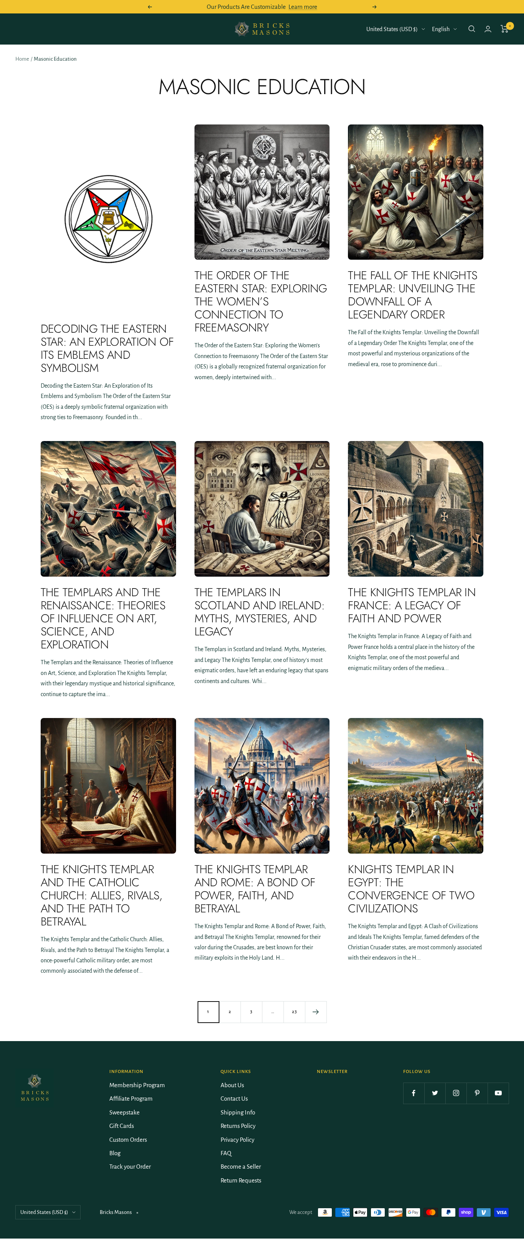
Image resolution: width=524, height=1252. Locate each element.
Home (22, 59)
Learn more (302, 6)
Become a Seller (241, 1166)
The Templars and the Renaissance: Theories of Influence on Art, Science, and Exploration (103, 618)
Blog (114, 1153)
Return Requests (241, 1180)
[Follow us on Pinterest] (477, 1093)
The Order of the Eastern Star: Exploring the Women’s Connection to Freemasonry (260, 301)
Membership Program (137, 1085)
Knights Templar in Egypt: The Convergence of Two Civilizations (411, 889)
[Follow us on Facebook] (413, 1093)
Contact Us (234, 1098)
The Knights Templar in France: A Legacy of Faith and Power (412, 605)
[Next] (315, 1012)
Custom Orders (128, 1139)
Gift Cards (121, 1126)
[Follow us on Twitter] (434, 1093)
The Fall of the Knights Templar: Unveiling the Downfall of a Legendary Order (412, 295)
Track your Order (130, 1166)
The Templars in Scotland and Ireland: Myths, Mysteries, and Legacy (259, 612)
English (441, 29)
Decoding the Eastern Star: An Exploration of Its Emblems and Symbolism (107, 348)
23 (294, 1011)
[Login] (487, 29)
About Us (232, 1085)
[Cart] (505, 29)
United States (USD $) (392, 29)
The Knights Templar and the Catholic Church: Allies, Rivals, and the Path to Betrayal (102, 895)
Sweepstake (124, 1112)
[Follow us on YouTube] (498, 1093)
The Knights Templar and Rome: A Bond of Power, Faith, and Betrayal (254, 889)
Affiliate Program (131, 1098)
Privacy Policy (237, 1139)
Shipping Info (238, 1112)
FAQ (226, 1153)
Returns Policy (238, 1126)
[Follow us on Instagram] (455, 1093)
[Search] (471, 28)
